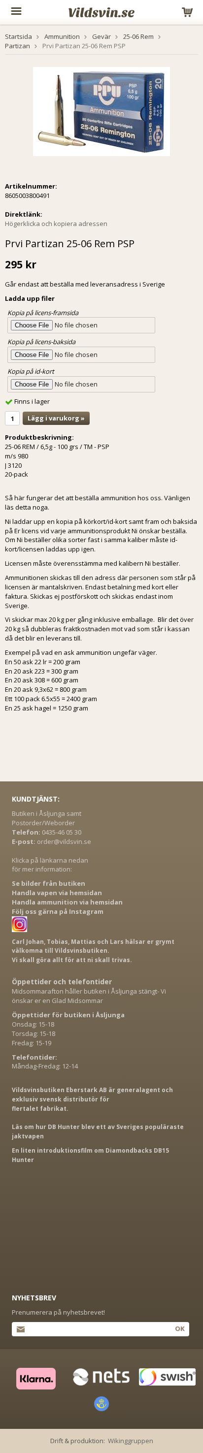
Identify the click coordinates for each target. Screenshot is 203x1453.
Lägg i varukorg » (56, 418)
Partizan (17, 45)
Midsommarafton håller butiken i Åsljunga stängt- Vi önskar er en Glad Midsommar (89, 996)
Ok (179, 1328)
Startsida (18, 36)
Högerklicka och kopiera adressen (56, 223)
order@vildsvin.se (64, 841)
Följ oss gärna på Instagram (57, 911)
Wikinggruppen (130, 1440)
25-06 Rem (138, 36)
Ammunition (62, 36)
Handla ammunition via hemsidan (67, 902)
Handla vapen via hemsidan (57, 892)
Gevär (101, 36)
